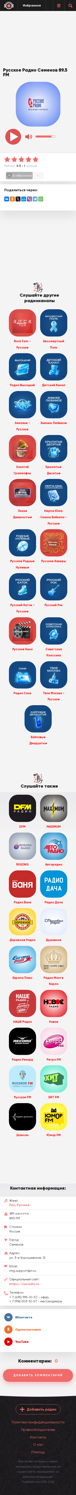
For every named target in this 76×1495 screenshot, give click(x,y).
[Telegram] (35, 199)
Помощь (38, 1452)
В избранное (22, 175)
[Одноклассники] (12, 199)
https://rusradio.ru (24, 1284)
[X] (18, 199)
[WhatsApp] (40, 199)
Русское (23, 1205)
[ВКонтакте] (6, 199)
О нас (38, 1444)
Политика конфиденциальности (38, 1422)
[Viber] (29, 199)
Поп (12, 1205)
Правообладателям (38, 1429)
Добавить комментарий (38, 1375)
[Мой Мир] (23, 199)
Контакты (38, 1437)
